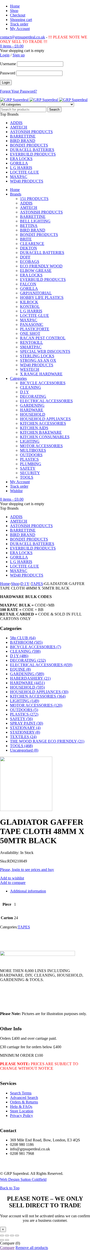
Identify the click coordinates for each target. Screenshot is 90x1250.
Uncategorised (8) (24, 750)
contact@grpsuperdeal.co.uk (22, 37)
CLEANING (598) (25, 651)
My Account (20, 28)
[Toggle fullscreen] (7, 1235)
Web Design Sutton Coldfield (23, 1179)
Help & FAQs (21, 1106)
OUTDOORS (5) (24, 710)
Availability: (9, 852)
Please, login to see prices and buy (27, 869)
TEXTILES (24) (23, 737)
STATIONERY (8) (25, 732)
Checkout (17, 15)
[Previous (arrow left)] (2, 1240)
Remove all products (32, 1248)
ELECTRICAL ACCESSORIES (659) (41, 665)
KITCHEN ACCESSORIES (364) (38, 696)
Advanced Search (24, 1097)
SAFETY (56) (21, 719)
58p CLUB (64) (23, 638)
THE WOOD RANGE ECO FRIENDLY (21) (47, 741)
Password (7, 73)
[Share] (12, 1235)
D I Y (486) (19, 656)
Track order (19, 24)
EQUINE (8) (20, 669)
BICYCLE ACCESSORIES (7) (35, 647)
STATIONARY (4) (25, 728)
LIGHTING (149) (24, 701)
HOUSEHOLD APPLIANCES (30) (39, 692)
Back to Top (10, 1188)
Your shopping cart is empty (22, 50)
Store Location (21, 1111)
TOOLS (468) (21, 746)
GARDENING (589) (27, 674)
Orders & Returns (24, 1102)
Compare (7, 1248)
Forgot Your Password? (18, 91)
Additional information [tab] (28, 891)
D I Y (25, 584)
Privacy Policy (21, 1115)
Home (15, 6)
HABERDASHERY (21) (30, 678)
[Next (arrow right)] (7, 1240)
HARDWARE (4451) (27, 683)
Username (8, 64)
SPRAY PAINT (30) (26, 723)
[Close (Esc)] (17, 1235)
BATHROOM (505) (26, 642)
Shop (14, 10)
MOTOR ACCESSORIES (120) (36, 705)
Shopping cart (21, 19)
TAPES (37, 584)
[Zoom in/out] (2, 1235)
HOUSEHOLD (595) (27, 687)
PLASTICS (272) (24, 714)
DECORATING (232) (28, 660)
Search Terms (21, 1093)
